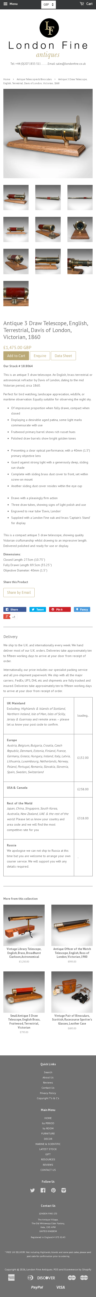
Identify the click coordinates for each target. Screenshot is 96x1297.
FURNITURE (48, 1133)
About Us (48, 1077)
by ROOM (48, 1128)
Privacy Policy (48, 1093)
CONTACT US (48, 1169)
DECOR (48, 1138)
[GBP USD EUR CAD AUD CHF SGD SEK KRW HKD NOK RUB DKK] (48, 4)
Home (6, 79)
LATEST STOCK (48, 1149)
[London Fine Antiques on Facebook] (43, 1191)
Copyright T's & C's (48, 1098)
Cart (89, 4)
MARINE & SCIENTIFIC (48, 1144)
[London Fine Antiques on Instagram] (63, 1191)
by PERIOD (48, 1123)
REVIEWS (48, 1164)
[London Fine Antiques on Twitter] (32, 1191)
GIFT (48, 1154)
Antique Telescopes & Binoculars (34, 79)
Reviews (48, 1082)
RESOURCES (48, 1159)
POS (56, 1269)
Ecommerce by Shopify (77, 1269)
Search (48, 1072)
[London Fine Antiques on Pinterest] (53, 1191)
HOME (48, 1118)
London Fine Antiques (39, 1269)
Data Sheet (63, 356)
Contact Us (48, 1087)
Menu (13, 4)
